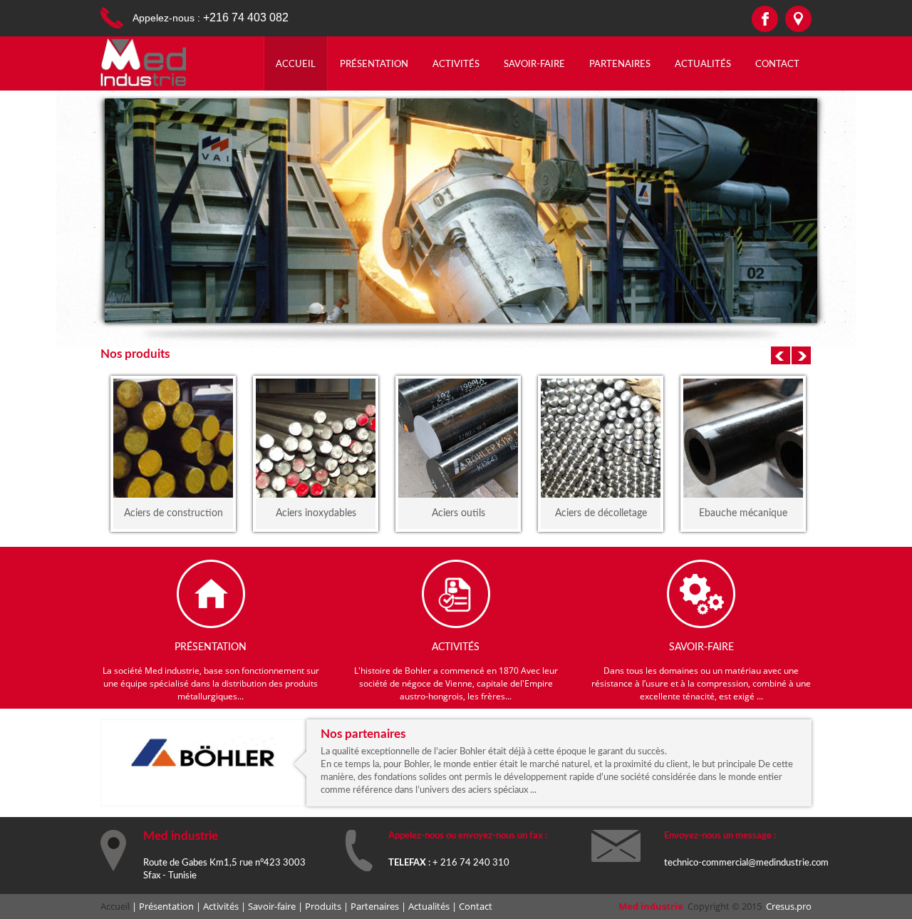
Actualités (703, 64)
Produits (323, 906)
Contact (777, 64)
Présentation (374, 64)
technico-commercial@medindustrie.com (746, 863)
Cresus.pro (789, 906)
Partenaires (620, 64)
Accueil (296, 64)
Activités (456, 64)
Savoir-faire (534, 64)
